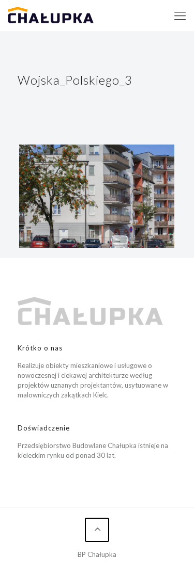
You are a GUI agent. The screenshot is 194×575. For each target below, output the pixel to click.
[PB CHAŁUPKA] (51, 15)
